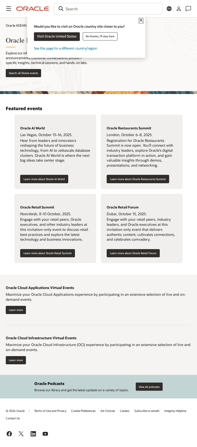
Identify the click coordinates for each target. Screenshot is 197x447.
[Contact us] (188, 9)
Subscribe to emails (147, 411)
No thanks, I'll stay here (100, 36)
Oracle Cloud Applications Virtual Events (40, 287)
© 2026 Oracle (15, 411)
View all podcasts (149, 387)
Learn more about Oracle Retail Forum (133, 253)
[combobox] (108, 8)
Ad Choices (107, 411)
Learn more (16, 310)
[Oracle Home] (32, 9)
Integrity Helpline (175, 411)
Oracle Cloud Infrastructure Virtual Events (41, 337)
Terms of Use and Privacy (50, 411)
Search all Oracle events (23, 73)
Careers (124, 411)
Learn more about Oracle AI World (44, 179)
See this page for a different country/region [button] (65, 48)
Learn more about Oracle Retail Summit (48, 253)
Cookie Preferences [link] (83, 411)
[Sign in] (179, 9)
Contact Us (13, 418)
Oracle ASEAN (16, 25)
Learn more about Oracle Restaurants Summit (138, 179)
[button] (9, 9)
